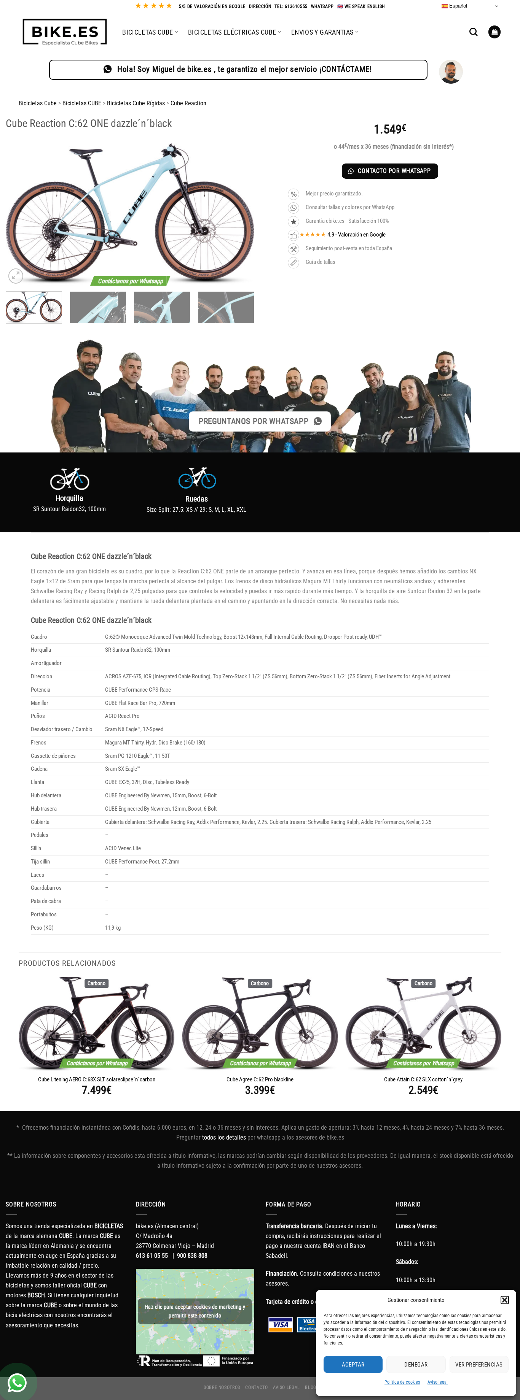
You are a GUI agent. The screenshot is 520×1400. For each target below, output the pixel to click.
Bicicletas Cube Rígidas (136, 103)
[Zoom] (16, 276)
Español (457, 6)
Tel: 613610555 (291, 6)
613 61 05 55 (152, 1255)
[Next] (240, 214)
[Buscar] (473, 32)
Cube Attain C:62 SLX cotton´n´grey (423, 1079)
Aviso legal (437, 1382)
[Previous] (20, 214)
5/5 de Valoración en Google (212, 6)
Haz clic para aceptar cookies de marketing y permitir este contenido (195, 1311)
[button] (505, 1300)
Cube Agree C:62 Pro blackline (260, 1079)
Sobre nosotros (222, 1387)
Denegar (415, 1364)
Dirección (260, 6)
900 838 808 (192, 1255)
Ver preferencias (478, 1364)
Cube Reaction (188, 103)
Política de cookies (402, 1382)
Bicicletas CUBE (81, 103)
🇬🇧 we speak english (361, 6)
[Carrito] (494, 31)
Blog (310, 1387)
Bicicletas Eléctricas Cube (232, 32)
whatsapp (322, 6)
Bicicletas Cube (147, 32)
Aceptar (353, 1364)
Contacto (256, 1387)
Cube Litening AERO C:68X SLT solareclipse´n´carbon (96, 1079)
